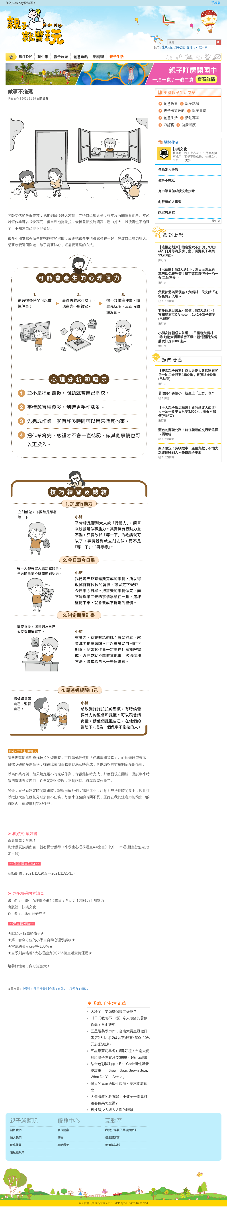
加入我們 (16, 1137)
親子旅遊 (167, 47)
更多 (188, 160)
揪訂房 (169, 125)
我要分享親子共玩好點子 (121, 1130)
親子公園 (179, 47)
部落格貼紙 (112, 1145)
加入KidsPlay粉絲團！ (21, 3)
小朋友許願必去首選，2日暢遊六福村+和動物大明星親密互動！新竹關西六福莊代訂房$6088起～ (187, 337)
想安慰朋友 (166, 212)
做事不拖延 (166, 180)
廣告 (60, 1137)
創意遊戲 (81, 57)
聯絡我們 (63, 1145)
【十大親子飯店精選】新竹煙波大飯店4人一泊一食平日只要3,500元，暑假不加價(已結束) (187, 411)
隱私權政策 (17, 1152)
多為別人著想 (168, 169)
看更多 (216, 221)
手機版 (216, 3)
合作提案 (63, 1130)
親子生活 (117, 57)
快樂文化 (180, 149)
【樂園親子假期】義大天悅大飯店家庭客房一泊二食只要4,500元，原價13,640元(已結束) (188, 375)
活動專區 (192, 118)
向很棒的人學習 (170, 202)
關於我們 (16, 1130)
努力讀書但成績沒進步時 (176, 191)
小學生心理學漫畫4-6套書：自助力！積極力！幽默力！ (57, 988)
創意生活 (171, 118)
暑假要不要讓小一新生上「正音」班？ (186, 393)
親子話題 (192, 104)
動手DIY (25, 57)
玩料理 (98, 57)
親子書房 (199, 111)
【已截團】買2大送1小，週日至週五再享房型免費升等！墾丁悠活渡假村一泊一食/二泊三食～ (188, 273)
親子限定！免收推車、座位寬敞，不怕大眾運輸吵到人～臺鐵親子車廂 (188, 450)
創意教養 (42, 98)
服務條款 (16, 1145)
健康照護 (189, 125)
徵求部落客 (112, 1137)
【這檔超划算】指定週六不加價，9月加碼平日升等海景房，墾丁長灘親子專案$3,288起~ (187, 251)
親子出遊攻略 (174, 111)
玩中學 (203, 47)
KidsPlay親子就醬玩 (39, 30)
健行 (189, 47)
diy (196, 47)
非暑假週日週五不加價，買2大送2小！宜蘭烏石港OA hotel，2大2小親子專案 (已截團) (186, 314)
